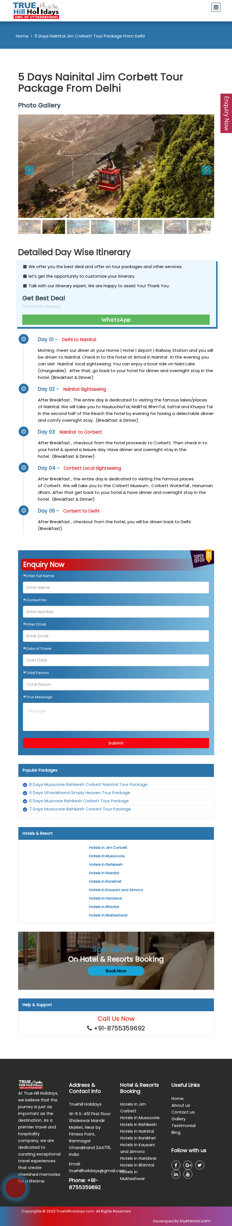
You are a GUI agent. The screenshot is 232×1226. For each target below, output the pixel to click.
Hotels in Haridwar (106, 898)
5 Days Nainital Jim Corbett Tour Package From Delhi (90, 36)
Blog (176, 1132)
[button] (33, 166)
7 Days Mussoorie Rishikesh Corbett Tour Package (80, 809)
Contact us (183, 1112)
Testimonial (183, 1125)
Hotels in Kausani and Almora (116, 890)
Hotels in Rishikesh (106, 864)
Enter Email (34, 625)
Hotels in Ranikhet (105, 881)
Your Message (37, 698)
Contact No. (35, 601)
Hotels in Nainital (104, 873)
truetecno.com (195, 1221)
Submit (116, 743)
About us (180, 1105)
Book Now (116, 971)
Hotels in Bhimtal (104, 906)
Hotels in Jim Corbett (108, 847)
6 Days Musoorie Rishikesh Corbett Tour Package (79, 801)
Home (22, 36)
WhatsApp (116, 319)
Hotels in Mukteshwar (108, 915)
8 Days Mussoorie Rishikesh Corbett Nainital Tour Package (88, 784)
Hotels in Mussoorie (107, 856)
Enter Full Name (38, 576)
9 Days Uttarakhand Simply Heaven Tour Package (79, 793)
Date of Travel (37, 649)
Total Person (36, 673)
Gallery (178, 1119)
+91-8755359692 (119, 1028)
